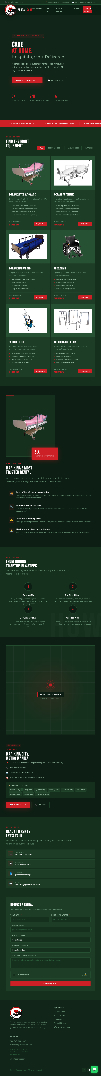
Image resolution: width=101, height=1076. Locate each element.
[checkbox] (14, 975)
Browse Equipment (26, 80)
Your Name (16, 915)
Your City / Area (17, 935)
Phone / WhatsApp (60, 915)
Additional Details (23, 955)
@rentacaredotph (17, 1059)
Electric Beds (54, 148)
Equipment (37, 8)
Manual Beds (73, 148)
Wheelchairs (59, 1019)
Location (74, 8)
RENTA (25, 10)
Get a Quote (87, 10)
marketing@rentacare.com (85, 2)
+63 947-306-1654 (15, 2)
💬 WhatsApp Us (55, 80)
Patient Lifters (60, 1023)
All (41, 148)
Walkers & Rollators (62, 1027)
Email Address (17, 925)
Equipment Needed (19, 945)
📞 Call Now (40, 805)
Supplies (89, 148)
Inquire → (40, 224)
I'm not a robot (23, 975)
